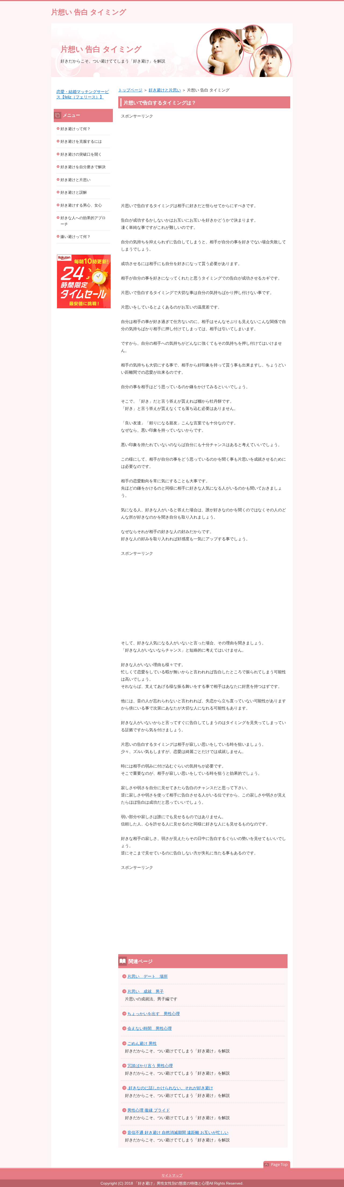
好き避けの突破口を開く (81, 154)
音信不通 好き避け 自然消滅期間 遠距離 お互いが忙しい (177, 1132)
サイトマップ (172, 1175)
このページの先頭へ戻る (276, 1164)
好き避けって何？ (75, 129)
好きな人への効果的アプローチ (83, 221)
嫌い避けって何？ (75, 236)
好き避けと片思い (165, 90)
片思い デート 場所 (147, 976)
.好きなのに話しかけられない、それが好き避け (170, 1088)
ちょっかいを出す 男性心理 (153, 1013)
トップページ (130, 90)
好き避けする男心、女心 (81, 205)
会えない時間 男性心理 (149, 1028)
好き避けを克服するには (81, 141)
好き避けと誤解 (73, 192)
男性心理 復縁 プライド (148, 1110)
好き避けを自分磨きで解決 (83, 167)
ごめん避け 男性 (142, 1043)
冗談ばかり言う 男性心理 (150, 1065)
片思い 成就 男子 (145, 991)
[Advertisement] (204, 157)
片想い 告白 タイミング (88, 12)
